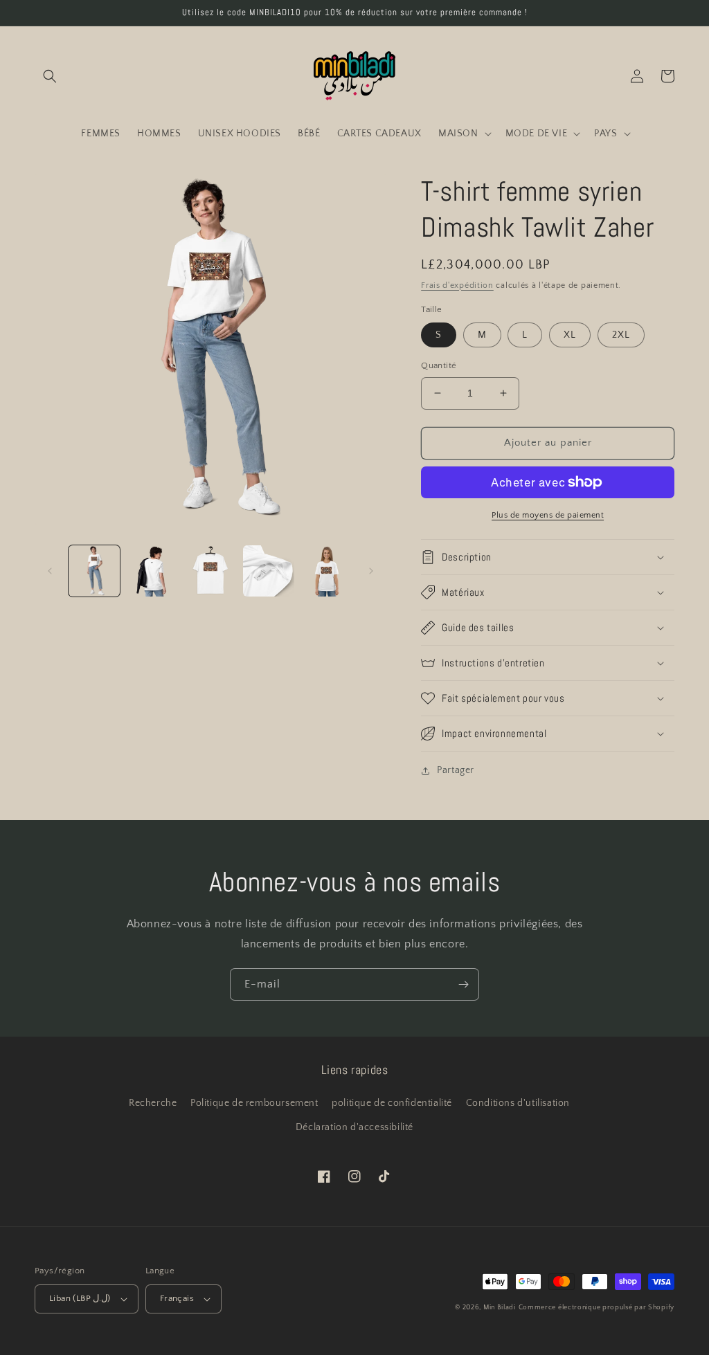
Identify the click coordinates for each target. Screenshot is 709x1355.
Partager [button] (455, 770)
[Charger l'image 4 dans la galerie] (268, 571)
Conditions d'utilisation (518, 1103)
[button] (50, 76)
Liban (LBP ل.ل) (80, 1298)
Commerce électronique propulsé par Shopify (596, 1307)
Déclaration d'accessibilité (354, 1127)
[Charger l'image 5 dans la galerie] (326, 571)
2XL (621, 334)
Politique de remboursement (254, 1103)
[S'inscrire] (463, 984)
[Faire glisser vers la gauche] (50, 571)
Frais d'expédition (457, 285)
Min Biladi (499, 1307)
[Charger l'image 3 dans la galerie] (210, 571)
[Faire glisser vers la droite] (371, 571)
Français (177, 1298)
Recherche (153, 1103)
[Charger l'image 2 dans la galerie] (152, 571)
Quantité (438, 365)
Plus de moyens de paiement (548, 515)
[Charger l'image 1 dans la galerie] (94, 571)
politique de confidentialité (392, 1103)
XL (570, 334)
